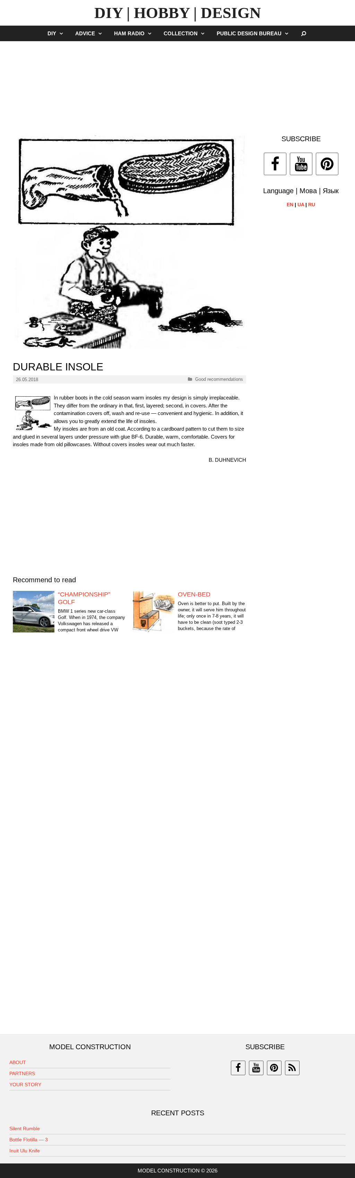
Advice (85, 33)
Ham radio (129, 33)
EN (290, 204)
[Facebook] (275, 164)
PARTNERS (22, 1073)
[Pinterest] (327, 164)
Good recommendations (219, 379)
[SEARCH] (303, 33)
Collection (181, 33)
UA (300, 204)
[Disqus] (129, 747)
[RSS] (292, 1068)
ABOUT (17, 1062)
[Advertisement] (177, 84)
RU (311, 204)
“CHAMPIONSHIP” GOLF (84, 598)
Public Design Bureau (249, 33)
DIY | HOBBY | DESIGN (177, 12)
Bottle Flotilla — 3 (28, 1139)
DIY (51, 33)
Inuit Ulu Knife (24, 1150)
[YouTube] (301, 164)
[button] (63, 33)
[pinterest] (274, 1068)
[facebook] (238, 1068)
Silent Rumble (24, 1128)
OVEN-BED (194, 594)
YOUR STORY (25, 1084)
